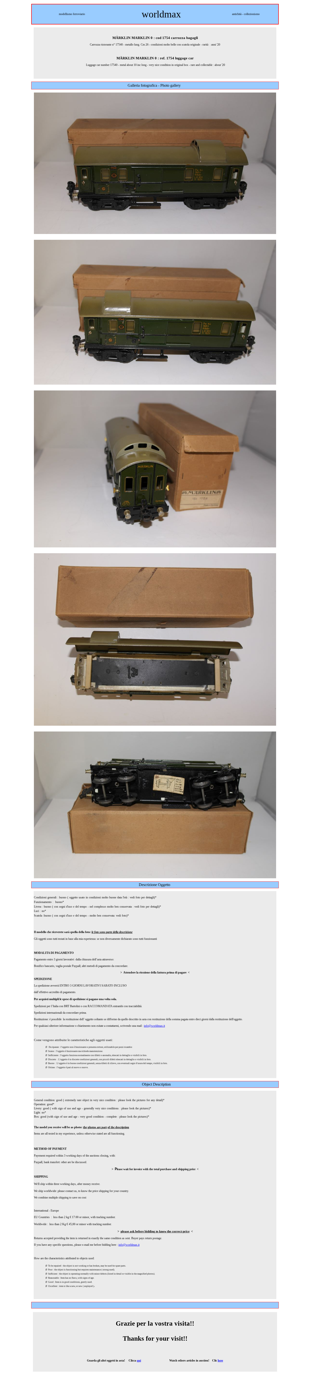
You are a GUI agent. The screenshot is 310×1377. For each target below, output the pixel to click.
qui (139, 1360)
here (220, 1360)
